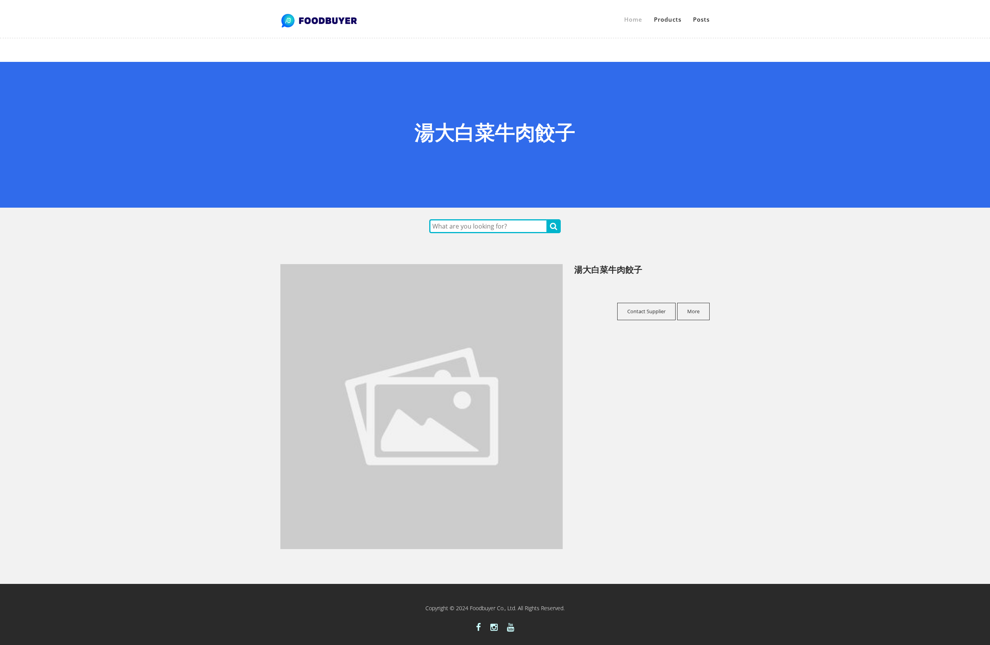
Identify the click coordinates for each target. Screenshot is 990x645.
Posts (701, 19)
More (693, 311)
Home (633, 19)
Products (667, 19)
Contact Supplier (646, 311)
